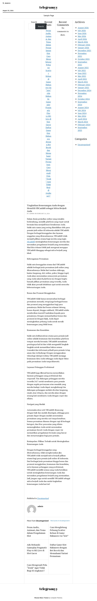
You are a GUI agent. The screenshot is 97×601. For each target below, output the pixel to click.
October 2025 (84, 59)
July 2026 (82, 30)
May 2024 (82, 116)
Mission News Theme (41, 598)
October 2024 (84, 99)
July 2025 (82, 70)
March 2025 (83, 82)
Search (34, 22)
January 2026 (83, 47)
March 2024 (83, 121)
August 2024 (83, 107)
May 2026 (82, 36)
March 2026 (83, 42)
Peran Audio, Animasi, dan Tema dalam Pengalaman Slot (48, 42)
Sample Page (49, 15)
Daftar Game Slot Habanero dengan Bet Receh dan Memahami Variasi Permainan (59, 550)
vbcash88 (31, 241)
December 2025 (84, 50)
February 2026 (84, 44)
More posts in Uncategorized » (60, 521)
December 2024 (84, 90)
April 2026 (82, 39)
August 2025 (83, 67)
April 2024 (82, 119)
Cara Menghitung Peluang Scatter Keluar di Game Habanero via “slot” (48, 73)
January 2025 (83, 87)
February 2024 (84, 124)
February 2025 (84, 84)
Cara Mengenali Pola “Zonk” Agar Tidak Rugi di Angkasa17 (48, 181)
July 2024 (82, 110)
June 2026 (82, 33)
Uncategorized (43, 498)
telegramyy (48, 7)
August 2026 (83, 27)
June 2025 (82, 73)
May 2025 (82, 76)
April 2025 (82, 79)
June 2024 (82, 113)
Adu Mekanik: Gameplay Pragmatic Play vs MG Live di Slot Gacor (37, 549)
